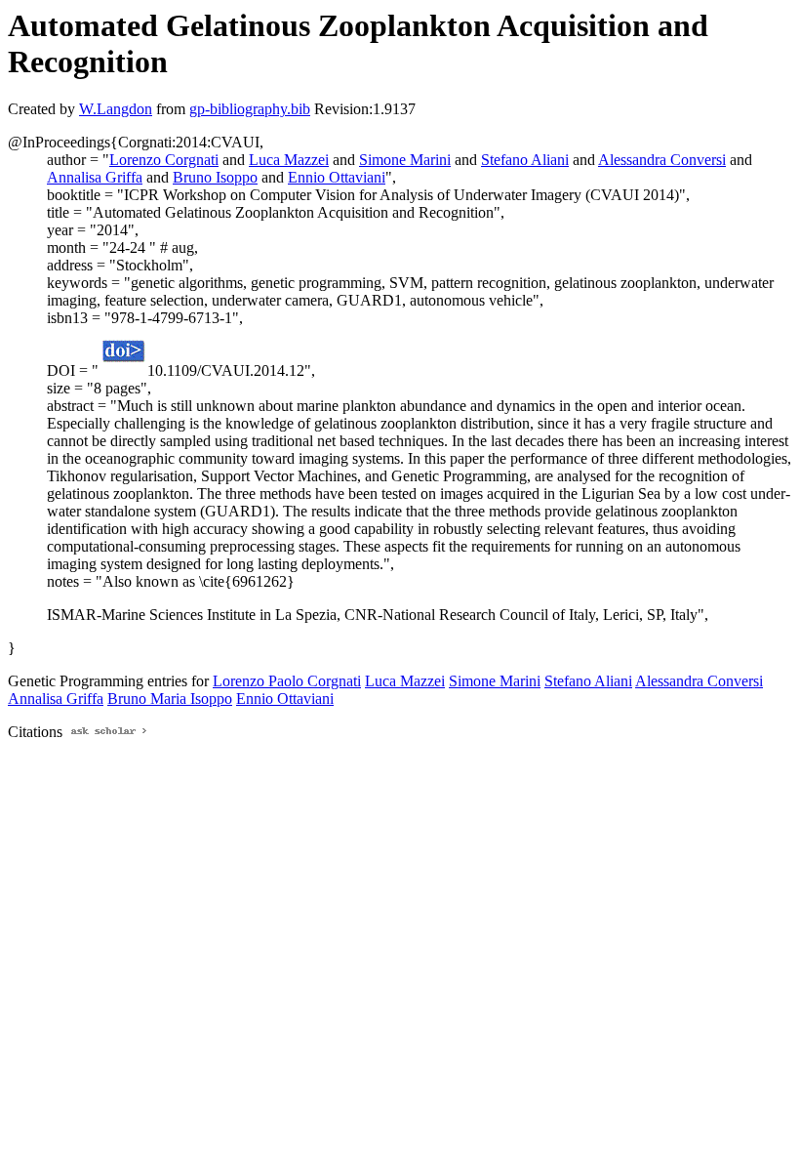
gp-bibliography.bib (249, 109)
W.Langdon (115, 109)
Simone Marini (405, 159)
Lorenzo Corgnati (164, 159)
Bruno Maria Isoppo (169, 698)
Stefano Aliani (525, 159)
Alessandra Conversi (662, 159)
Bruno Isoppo (215, 177)
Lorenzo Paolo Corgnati (287, 681)
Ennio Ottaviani (336, 177)
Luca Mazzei (289, 159)
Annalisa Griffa (94, 177)
